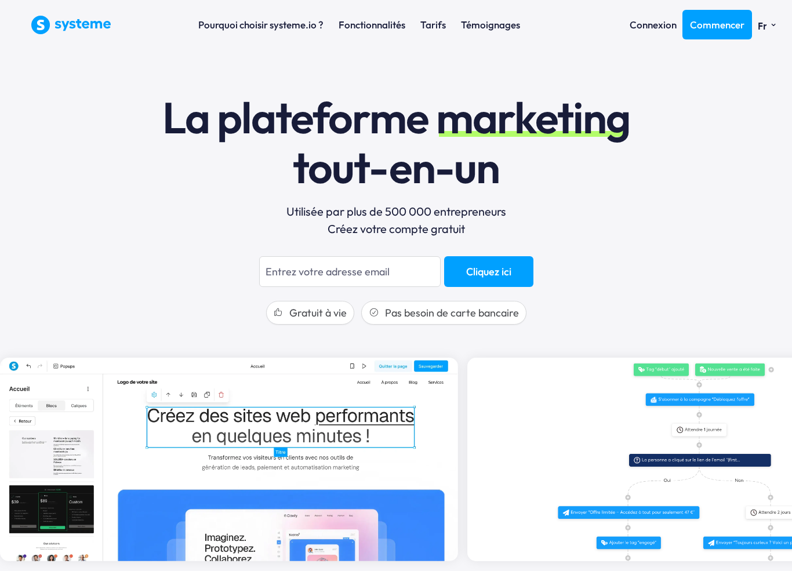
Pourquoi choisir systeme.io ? (261, 25)
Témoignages (490, 25)
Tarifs (433, 25)
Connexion (653, 25)
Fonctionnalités (372, 25)
